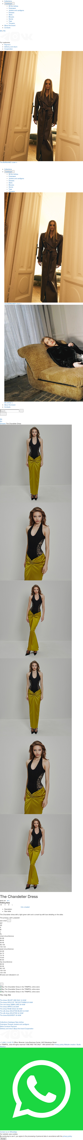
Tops (10, 21)
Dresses (11, 12)
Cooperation (8, 49)
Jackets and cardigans (16, 10)
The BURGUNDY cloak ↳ (8, 162)
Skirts (10, 15)
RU (4, 31)
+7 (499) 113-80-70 (6, 1042)
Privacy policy (59, 1044)
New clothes (19, 1022)
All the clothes (13, 6)
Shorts (11, 19)
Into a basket (25, 907)
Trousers (12, 23)
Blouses (11, 17)
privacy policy (67, 1136)
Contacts (7, 27)
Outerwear (12, 8)
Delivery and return (10, 47)
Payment (7, 44)
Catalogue (9, 3)
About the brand (9, 25)
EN (1, 31)
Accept (3, 1139)
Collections (8, 1)
